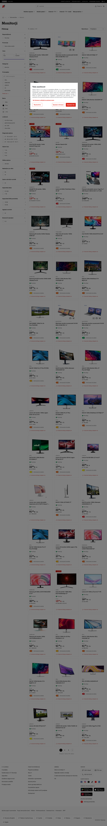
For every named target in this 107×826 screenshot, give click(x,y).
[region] (54, 96)
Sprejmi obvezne (58, 105)
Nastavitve (37, 105)
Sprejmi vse (70, 105)
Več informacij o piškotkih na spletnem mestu (43, 100)
